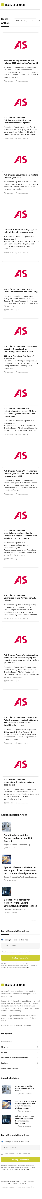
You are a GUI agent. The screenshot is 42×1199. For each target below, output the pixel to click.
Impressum (23, 1183)
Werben (15, 1183)
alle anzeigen (31, 921)
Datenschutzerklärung (22, 967)
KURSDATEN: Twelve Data (8, 1187)
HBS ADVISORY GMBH (13, 1181)
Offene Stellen (5, 1183)
